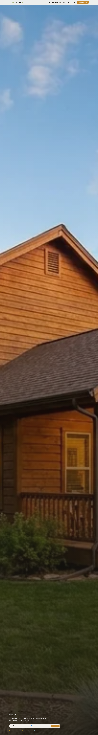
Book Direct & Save (82, 2)
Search (56, 726)
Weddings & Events (56, 2)
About (73, 2)
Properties (47, 2)
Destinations (66, 2)
